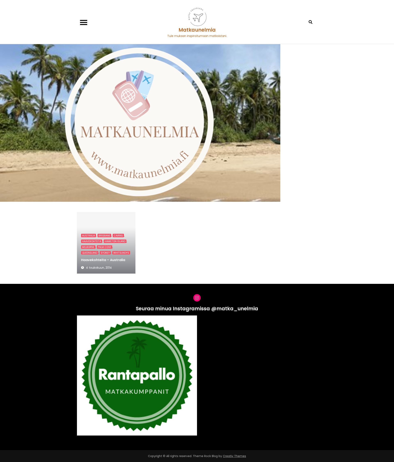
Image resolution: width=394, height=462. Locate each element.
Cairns (118, 235)
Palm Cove (104, 247)
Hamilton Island (115, 241)
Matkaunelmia (197, 29)
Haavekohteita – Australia (103, 260)
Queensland (89, 253)
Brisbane (104, 235)
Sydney (105, 253)
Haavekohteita (91, 241)
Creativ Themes (234, 456)
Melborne (88, 247)
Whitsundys (121, 253)
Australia (88, 235)
